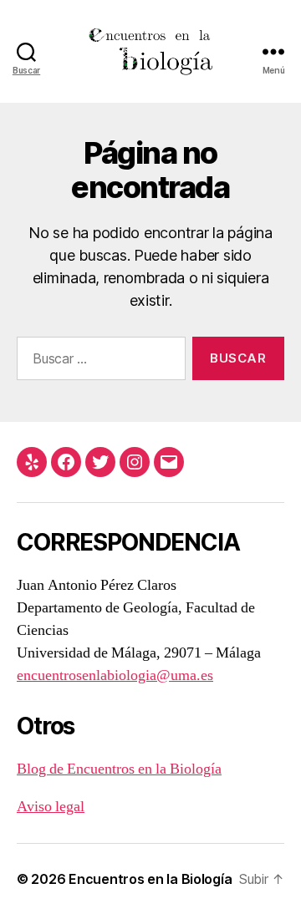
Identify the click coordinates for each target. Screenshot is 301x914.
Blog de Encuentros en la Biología (119, 769)
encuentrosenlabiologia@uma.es (115, 675)
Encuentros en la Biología (150, 879)
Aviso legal (50, 806)
